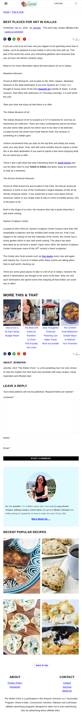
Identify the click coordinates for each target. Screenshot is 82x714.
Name (7, 438)
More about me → (41, 519)
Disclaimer (15, 687)
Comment (9, 397)
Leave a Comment (14, 31)
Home (6, 12)
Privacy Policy (15, 683)
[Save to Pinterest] (24, 39)
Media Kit (67, 691)
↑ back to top (41, 665)
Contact (67, 683)
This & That (18, 12)
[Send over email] (14, 39)
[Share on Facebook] (4, 39)
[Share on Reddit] (18, 39)
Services (67, 687)
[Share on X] (9, 39)
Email (7, 448)
